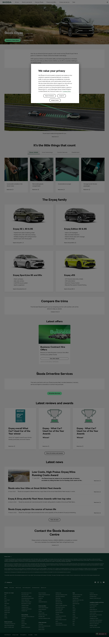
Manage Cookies (55, 100)
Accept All (61, 95)
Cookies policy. (67, 91)
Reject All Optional (49, 95)
